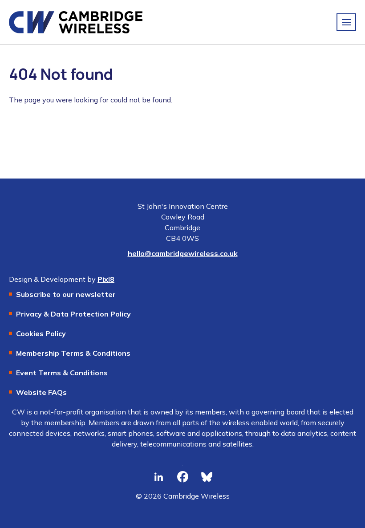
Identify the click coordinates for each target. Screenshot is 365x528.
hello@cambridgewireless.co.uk (183, 253)
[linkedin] (158, 477)
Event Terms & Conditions (62, 372)
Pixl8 (105, 279)
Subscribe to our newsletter (66, 294)
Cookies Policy (41, 333)
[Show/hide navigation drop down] (346, 22)
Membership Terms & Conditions (73, 353)
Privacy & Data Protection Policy (73, 313)
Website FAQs (41, 392)
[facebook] (182, 477)
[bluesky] (206, 477)
